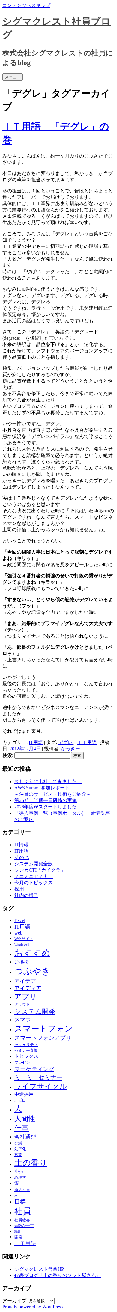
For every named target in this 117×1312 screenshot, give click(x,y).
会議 (18, 1143)
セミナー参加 (26, 1050)
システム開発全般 (33, 863)
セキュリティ (26, 1044)
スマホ (22, 1020)
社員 (22, 1211)
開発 (18, 1237)
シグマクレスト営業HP (39, 1269)
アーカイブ (14, 1300)
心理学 (20, 1177)
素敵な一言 (24, 1225)
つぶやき (32, 971)
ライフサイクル (40, 1086)
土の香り (30, 1162)
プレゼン (22, 1062)
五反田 (20, 1100)
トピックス (26, 1056)
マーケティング (34, 1069)
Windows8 (21, 944)
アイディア (27, 988)
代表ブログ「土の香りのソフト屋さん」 (57, 1275)
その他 (21, 857)
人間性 (24, 1119)
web (18, 933)
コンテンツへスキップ (26, 5)
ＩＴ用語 (87, 742)
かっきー (70, 748)
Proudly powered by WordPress (32, 1306)
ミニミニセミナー (33, 876)
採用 (19, 889)
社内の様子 (26, 895)
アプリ (25, 997)
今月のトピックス (33, 882)
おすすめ (32, 952)
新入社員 (22, 1189)
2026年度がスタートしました (45, 806)
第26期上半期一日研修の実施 (45, 800)
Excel (19, 920)
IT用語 (36, 742)
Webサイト (23, 938)
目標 (20, 1201)
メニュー (12, 77)
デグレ (65, 742)
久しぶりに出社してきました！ (48, 781)
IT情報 (21, 844)
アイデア (25, 981)
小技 (19, 1171)
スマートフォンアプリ (42, 1038)
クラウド (22, 1004)
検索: (7, 755)
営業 (18, 1154)
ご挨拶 (21, 961)
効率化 (20, 1149)
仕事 (21, 1128)
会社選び (25, 1137)
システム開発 (34, 1011)
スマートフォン (43, 1028)
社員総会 (22, 1220)
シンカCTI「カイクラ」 (39, 870)
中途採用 (24, 1094)
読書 (17, 1231)
